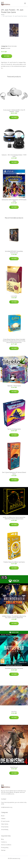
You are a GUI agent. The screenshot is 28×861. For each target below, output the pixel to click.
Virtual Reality (4, 829)
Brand (9, 46)
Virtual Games (4, 826)
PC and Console (5, 821)
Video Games (4, 824)
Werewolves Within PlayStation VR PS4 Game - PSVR (14, 200)
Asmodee (14, 46)
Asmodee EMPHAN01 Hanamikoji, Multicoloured (14, 252)
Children (3, 818)
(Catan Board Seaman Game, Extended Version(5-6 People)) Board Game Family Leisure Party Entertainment (14, 341)
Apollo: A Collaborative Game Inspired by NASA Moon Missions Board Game (14, 518)
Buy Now (6, 56)
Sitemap (3, 850)
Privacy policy (4, 847)
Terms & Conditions (6, 844)
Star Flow (14, 711)
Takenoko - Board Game (14, 386)
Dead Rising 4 (14, 767)
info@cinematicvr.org (6, 807)
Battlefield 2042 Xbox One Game (14, 668)
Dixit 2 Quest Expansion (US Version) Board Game (14, 473)
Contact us (4, 842)
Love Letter (14, 296)
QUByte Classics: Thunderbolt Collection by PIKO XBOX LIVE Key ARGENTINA (14, 616)
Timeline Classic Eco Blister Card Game (14, 562)
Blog (2, 839)
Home (2, 14)
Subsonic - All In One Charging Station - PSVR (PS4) (14, 155)
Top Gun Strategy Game (14, 429)
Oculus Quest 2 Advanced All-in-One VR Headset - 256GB (14, 110)
